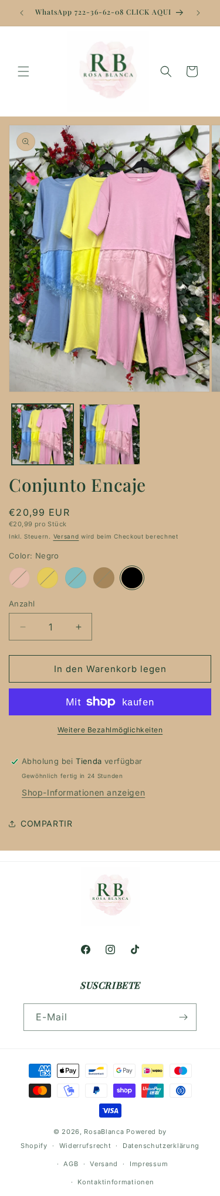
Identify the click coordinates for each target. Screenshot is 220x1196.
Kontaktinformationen (115, 1182)
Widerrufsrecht (85, 1146)
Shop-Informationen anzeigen (83, 792)
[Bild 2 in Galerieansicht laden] (110, 434)
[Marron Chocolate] (103, 577)
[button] (23, 71)
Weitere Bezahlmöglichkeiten (110, 729)
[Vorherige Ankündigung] (22, 13)
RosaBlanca (104, 1132)
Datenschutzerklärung (161, 1146)
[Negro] (132, 577)
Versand (66, 536)
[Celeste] (75, 577)
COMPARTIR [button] (46, 823)
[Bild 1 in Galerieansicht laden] (42, 434)
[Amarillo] (47, 577)
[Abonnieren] (183, 1017)
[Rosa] (19, 577)
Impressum (149, 1164)
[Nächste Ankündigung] (198, 13)
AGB (70, 1164)
